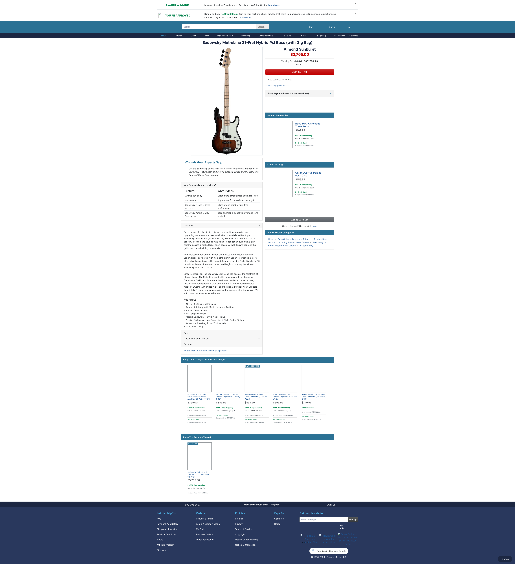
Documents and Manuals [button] (222, 338)
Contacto (279, 518)
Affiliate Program (165, 544)
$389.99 (221, 402)
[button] (226, 101)
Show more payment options (277, 85)
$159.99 (300, 179)
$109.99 (300, 130)
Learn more (274, 5)
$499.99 (250, 402)
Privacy (239, 524)
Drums (303, 35)
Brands (179, 35)
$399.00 (192, 402)
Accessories (339, 35)
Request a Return (204, 518)
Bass (207, 35)
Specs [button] (222, 333)
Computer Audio (266, 35)
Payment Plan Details (167, 524)
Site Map (161, 550)
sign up (353, 519)
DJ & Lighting (320, 35)
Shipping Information (167, 529)
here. (314, 226)
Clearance (353, 35)
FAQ (159, 518)
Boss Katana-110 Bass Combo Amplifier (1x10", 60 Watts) (256, 396)
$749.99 (307, 402)
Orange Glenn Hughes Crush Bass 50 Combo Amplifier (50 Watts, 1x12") (198, 396)
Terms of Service (243, 529)
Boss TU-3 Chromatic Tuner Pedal (307, 125)
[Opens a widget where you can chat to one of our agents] (504, 559)
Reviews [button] (222, 344)
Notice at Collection (245, 544)
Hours (160, 539)
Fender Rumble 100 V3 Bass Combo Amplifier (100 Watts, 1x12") (228, 396)
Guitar (193, 35)
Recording (245, 35)
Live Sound (286, 35)
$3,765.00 (193, 480)
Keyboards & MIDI (225, 35)
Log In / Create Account (208, 524)
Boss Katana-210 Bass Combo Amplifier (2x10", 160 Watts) (285, 396)
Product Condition (166, 534)
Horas (277, 524)
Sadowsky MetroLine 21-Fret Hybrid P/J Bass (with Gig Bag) (198, 474)
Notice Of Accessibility (246, 539)
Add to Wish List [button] (299, 219)
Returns (239, 518)
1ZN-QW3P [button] (261, 504)
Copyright (240, 534)
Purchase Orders (204, 534)
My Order (201, 529)
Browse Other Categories (299, 233)
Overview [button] (222, 225)
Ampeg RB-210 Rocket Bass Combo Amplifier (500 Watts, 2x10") (314, 396)
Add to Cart (299, 72)
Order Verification (205, 539)
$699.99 (278, 402)
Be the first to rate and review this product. (206, 350)
